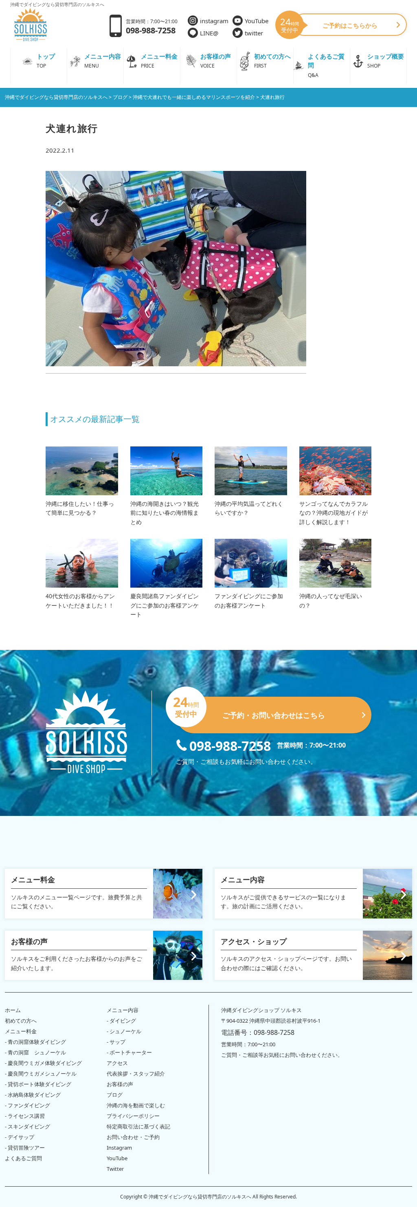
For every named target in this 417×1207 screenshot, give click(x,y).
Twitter (115, 1168)
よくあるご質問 (23, 1158)
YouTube (256, 21)
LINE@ (209, 33)
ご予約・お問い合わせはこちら (250, 708)
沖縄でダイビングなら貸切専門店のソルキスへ (200, 1196)
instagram (214, 21)
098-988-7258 (230, 745)
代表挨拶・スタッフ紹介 (136, 1073)
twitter (254, 33)
